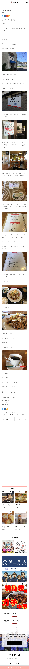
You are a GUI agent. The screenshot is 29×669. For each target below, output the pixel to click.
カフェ (10, 414)
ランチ (18, 414)
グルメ (14, 412)
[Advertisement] (14, 438)
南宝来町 (21, 414)
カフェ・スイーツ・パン (7, 412)
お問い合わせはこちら (14, 643)
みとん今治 (6, 414)
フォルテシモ (14, 414)
